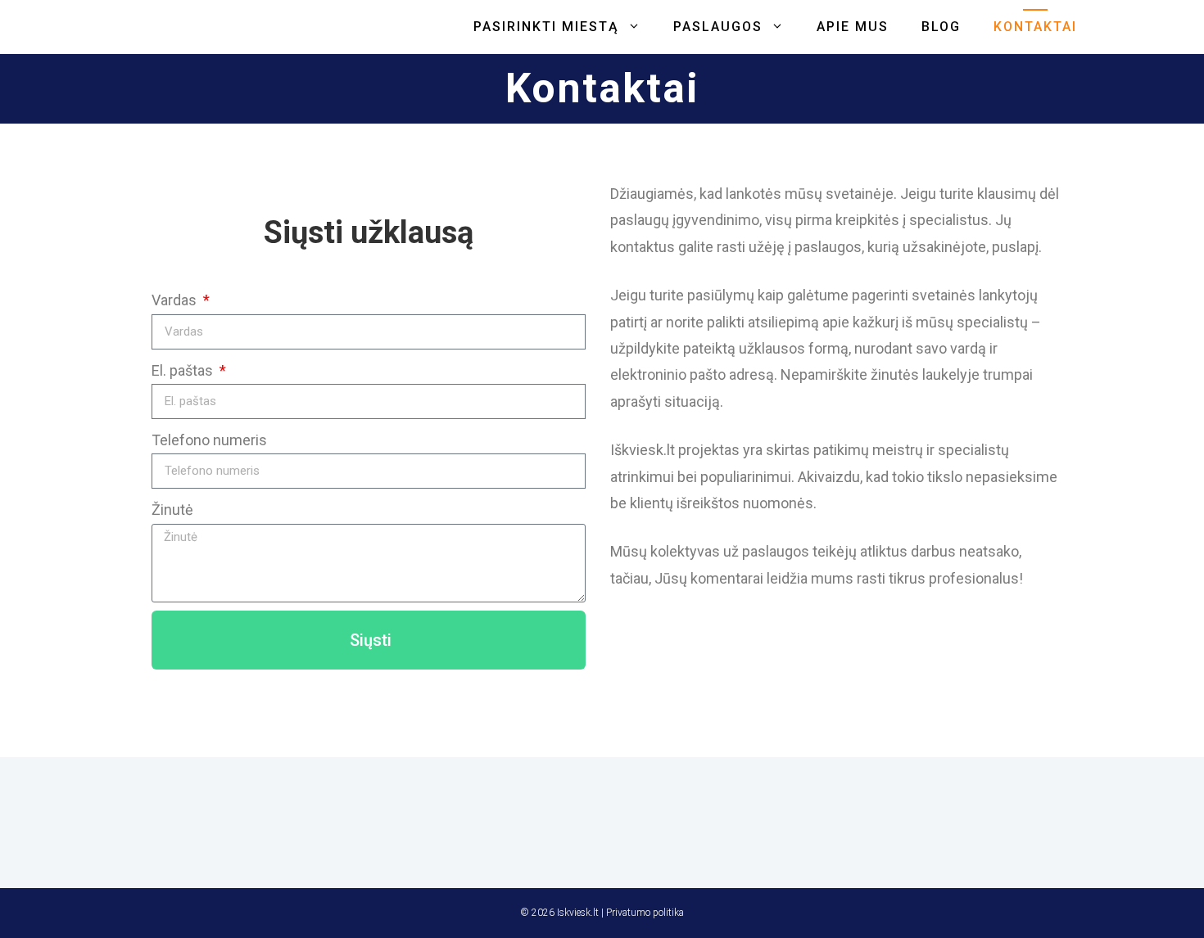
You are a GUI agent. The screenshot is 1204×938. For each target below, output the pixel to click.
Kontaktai (1035, 26)
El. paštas (184, 370)
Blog (941, 26)
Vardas (176, 300)
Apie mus (853, 26)
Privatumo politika (645, 912)
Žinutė (172, 509)
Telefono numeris (209, 440)
